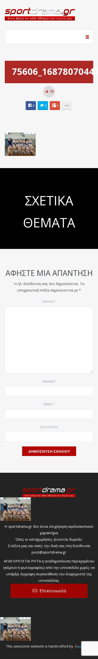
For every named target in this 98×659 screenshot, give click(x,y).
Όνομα (49, 381)
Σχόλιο (49, 302)
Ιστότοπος (49, 427)
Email (49, 404)
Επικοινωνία (52, 591)
